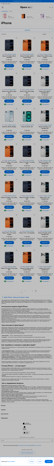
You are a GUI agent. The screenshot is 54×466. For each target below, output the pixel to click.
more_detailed (11, 461)
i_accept (49, 461)
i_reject (40, 461)
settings (32, 461)
